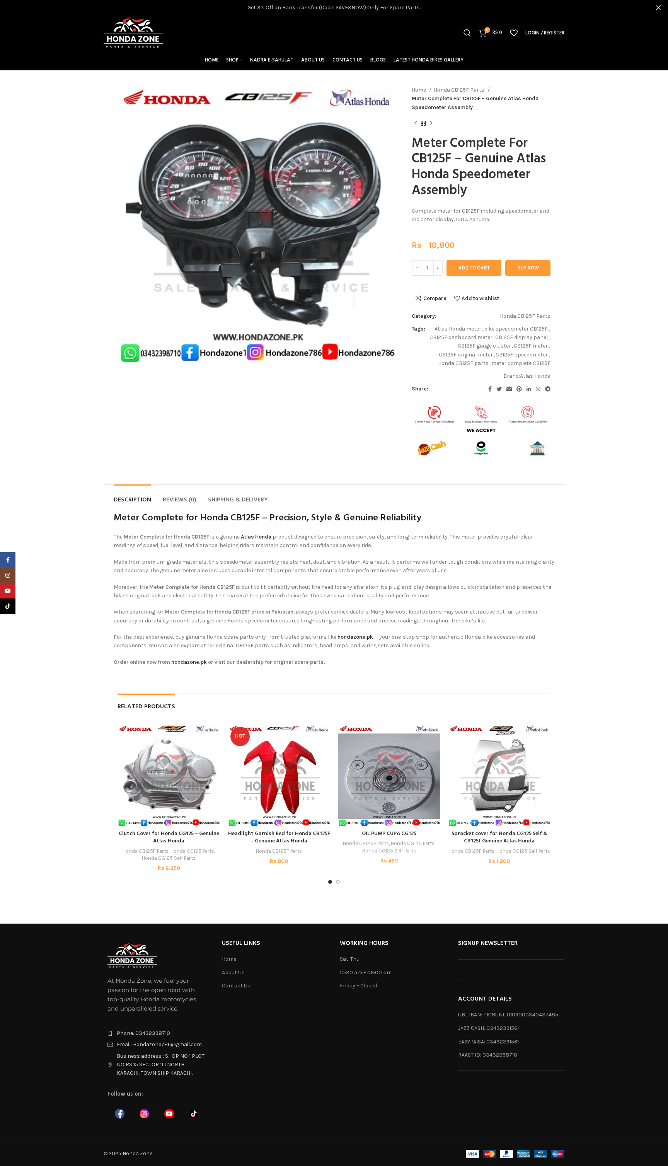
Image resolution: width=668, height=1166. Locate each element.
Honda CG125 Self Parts (169, 858)
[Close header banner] (658, 7)
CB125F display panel (521, 337)
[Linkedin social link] (528, 389)
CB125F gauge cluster (484, 346)
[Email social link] (509, 389)
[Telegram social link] (548, 389)
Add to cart (474, 268)
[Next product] (431, 124)
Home (419, 90)
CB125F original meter (466, 354)
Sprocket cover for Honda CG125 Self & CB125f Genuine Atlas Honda (499, 837)
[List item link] (156, 1033)
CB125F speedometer (522, 354)
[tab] (132, 496)
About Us (233, 972)
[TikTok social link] (7, 606)
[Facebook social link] (490, 389)
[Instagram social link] (7, 575)
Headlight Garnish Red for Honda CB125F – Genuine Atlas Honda (279, 837)
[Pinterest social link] (519, 389)
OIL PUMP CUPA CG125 (389, 833)
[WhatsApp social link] (538, 389)
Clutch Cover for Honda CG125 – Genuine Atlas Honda (169, 837)
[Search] (467, 33)
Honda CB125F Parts (460, 90)
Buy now (528, 268)
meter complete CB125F (520, 363)
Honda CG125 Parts (192, 851)
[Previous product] (415, 124)
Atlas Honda (535, 376)
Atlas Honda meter (458, 329)
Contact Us (236, 985)
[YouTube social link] (7, 590)
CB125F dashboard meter (460, 337)
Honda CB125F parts (463, 363)
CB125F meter (531, 346)
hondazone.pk (355, 637)
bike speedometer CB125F (516, 329)
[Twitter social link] (499, 389)
